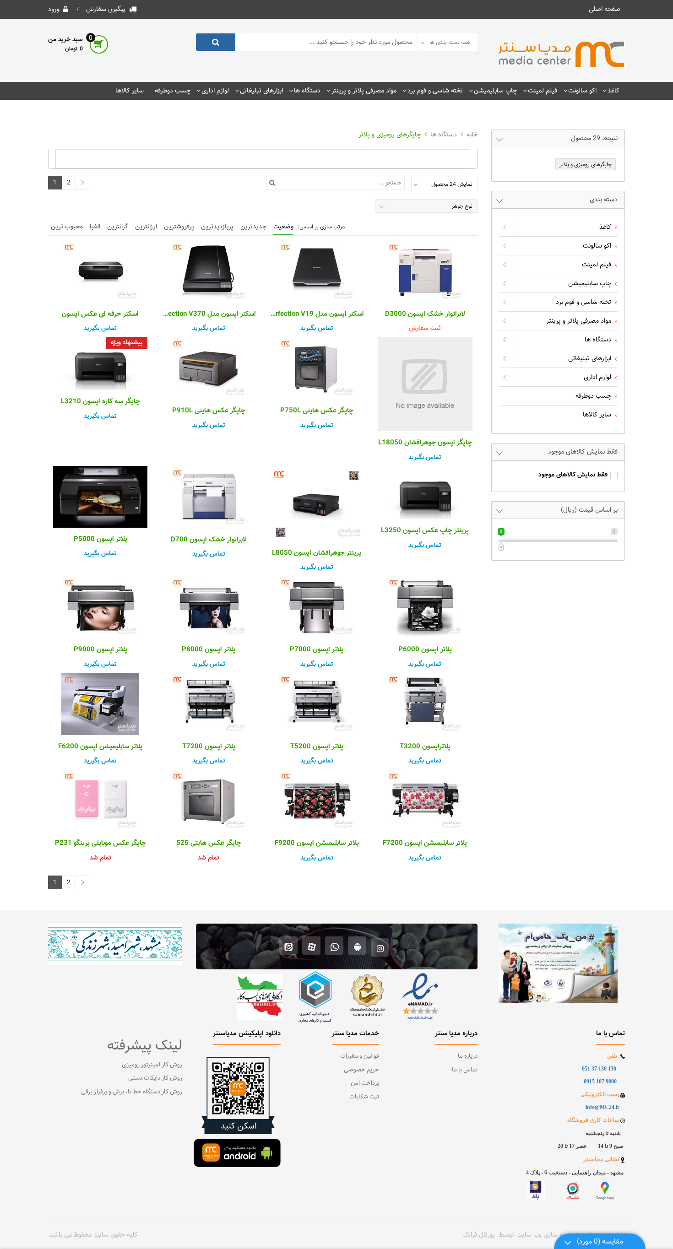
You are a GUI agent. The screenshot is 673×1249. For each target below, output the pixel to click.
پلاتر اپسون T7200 (208, 747)
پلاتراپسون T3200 (425, 747)
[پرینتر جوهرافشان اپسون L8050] (317, 503)
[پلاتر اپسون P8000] (208, 607)
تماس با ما (465, 1070)
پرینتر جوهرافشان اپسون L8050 (316, 553)
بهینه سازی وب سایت (544, 1234)
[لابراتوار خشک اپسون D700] (208, 497)
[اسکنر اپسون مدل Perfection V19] (317, 271)
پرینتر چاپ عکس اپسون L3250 (425, 531)
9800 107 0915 (600, 1081)
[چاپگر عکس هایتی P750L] (317, 368)
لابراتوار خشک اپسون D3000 (425, 314)
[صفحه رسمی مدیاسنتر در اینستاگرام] (380, 946)
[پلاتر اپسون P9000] (100, 607)
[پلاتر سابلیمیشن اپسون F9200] (317, 800)
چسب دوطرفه (172, 90)
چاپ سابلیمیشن (495, 90)
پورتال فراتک (478, 1234)
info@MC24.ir (602, 1107)
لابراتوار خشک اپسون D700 (209, 540)
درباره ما (468, 1056)
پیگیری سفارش (105, 9)
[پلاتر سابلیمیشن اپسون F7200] (425, 800)
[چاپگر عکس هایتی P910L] (208, 368)
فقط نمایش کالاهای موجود (573, 475)
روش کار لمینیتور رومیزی (152, 1065)
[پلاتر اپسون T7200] (208, 704)
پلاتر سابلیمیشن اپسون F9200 (317, 843)
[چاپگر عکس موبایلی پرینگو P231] (100, 800)
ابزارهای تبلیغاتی (261, 90)
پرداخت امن (365, 1083)
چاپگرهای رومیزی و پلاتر (389, 134)
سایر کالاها (129, 90)
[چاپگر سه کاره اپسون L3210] (100, 363)
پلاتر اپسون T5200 (316, 747)
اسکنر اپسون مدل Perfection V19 (317, 314)
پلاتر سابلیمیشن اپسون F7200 (425, 843)
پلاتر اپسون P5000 (100, 540)
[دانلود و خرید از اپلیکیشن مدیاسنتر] (357, 946)
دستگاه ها (307, 90)
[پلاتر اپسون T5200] (317, 704)
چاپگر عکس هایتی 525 (208, 843)
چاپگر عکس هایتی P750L (316, 411)
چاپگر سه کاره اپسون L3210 (100, 402)
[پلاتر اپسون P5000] (100, 497)
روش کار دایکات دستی (155, 1078)
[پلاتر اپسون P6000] (425, 607)
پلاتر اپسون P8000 (208, 650)
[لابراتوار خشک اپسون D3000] (425, 271)
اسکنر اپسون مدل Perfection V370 (208, 314)
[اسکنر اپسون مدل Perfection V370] (208, 271)
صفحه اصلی (604, 9)
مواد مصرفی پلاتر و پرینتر (363, 90)
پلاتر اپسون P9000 (100, 650)
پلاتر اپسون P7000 (316, 650)
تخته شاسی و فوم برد (435, 90)
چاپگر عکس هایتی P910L (208, 411)
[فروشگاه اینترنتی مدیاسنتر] (562, 54)
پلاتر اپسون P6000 (425, 650)
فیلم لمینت (542, 90)
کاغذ (613, 90)
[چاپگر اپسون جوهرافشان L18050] (425, 384)
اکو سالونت (582, 90)
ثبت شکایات (364, 1097)
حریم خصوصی (361, 1070)
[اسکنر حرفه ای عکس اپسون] (100, 271)
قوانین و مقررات (359, 1056)
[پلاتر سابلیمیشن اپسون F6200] (100, 704)
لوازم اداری (215, 90)
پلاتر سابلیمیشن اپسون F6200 (100, 747)
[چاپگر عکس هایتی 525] (208, 800)
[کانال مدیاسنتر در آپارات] (311, 946)
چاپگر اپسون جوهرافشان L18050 (425, 443)
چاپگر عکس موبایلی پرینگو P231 (100, 843)
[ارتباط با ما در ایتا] (288, 946)
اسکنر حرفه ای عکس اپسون (100, 314)
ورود (54, 9)
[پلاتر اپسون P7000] (317, 607)
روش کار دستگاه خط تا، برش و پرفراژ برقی (131, 1092)
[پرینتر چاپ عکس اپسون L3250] (425, 492)
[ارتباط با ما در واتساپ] (334, 946)
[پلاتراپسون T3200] (425, 704)
